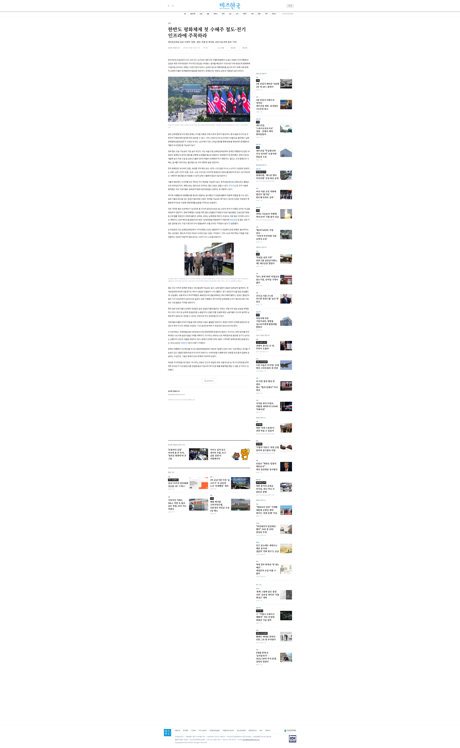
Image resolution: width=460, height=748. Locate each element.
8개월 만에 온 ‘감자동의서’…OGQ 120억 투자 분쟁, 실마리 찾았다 (266, 657)
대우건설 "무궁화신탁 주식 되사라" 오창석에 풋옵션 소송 (266, 152)
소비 (237, 14)
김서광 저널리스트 (174, 48)
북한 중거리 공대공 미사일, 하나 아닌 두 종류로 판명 (265, 487)
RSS (261, 730)
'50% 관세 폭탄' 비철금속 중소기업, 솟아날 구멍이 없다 (267, 279)
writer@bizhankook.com (176, 394)
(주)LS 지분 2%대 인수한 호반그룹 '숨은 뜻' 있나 (267, 298)
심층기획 (192, 14)
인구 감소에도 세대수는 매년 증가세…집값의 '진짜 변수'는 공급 (267, 548)
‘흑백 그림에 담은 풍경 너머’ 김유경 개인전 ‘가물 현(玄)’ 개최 (267, 594)
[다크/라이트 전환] (168, 5)
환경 (259, 14)
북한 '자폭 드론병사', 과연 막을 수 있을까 (265, 428)
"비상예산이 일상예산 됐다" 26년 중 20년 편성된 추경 (266, 529)
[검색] (172, 5)
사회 (252, 14)
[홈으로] (167, 732)
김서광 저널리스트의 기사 (176, 445)
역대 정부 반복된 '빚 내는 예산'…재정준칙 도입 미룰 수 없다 (267, 569)
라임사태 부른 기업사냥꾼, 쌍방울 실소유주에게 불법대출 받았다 (266, 321)
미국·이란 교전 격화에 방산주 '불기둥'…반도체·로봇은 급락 (266, 194)
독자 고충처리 (203, 730)
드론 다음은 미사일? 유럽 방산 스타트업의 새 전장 (267, 365)
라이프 (274, 14)
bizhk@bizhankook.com (251, 740)
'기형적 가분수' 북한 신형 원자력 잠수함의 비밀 (267, 447)
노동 (230, 14)
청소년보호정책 (241, 730)
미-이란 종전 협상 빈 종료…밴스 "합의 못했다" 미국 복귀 (267, 386)
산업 (201, 14)
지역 (266, 14)
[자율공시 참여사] (292, 738)
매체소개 (177, 730)
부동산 (215, 14)
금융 (208, 14)
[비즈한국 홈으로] (230, 6)
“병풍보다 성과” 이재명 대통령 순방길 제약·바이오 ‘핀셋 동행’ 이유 (267, 510)
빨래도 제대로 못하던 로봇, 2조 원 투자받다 (266, 636)
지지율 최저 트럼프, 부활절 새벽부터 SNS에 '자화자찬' (267, 406)
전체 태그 (268, 730)
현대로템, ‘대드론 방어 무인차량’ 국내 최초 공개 (267, 175)
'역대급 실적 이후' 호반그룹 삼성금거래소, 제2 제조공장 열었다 (267, 259)
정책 (223, 14)
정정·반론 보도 (252, 730)
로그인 (290, 6)
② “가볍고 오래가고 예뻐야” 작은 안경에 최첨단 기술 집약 (265, 615)
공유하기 (210, 381)
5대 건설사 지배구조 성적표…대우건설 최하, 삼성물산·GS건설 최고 (267, 104)
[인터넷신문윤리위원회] (290, 730)
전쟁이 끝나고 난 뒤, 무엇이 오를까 (265, 345)
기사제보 (193, 730)
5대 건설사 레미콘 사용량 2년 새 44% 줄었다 (267, 84)
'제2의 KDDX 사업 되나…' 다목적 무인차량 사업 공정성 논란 (266, 234)
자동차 (245, 14)
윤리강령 (185, 730)
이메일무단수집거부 (228, 730)
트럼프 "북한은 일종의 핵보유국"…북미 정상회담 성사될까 (266, 466)
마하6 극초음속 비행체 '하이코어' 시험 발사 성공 (267, 214)
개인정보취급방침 (214, 730)
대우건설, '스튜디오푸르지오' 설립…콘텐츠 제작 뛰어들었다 (264, 128)
